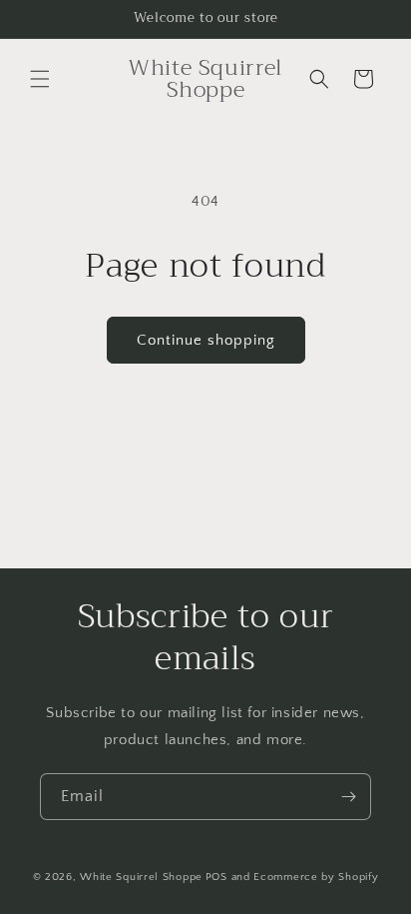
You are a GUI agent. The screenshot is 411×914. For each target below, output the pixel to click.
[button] (40, 79)
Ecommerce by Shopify (315, 877)
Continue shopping (206, 340)
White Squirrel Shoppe (141, 877)
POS (216, 877)
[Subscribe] (348, 796)
